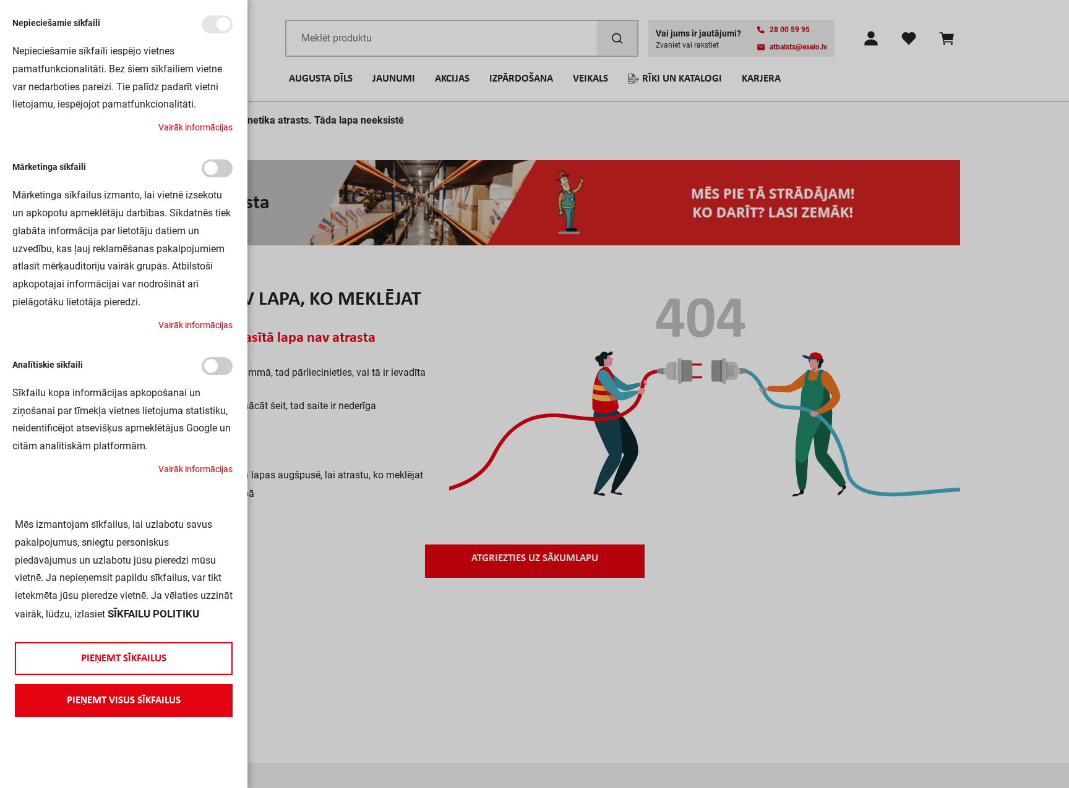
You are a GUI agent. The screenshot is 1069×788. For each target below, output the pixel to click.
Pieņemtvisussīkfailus (124, 700)
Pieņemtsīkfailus (123, 658)
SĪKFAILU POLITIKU (153, 614)
